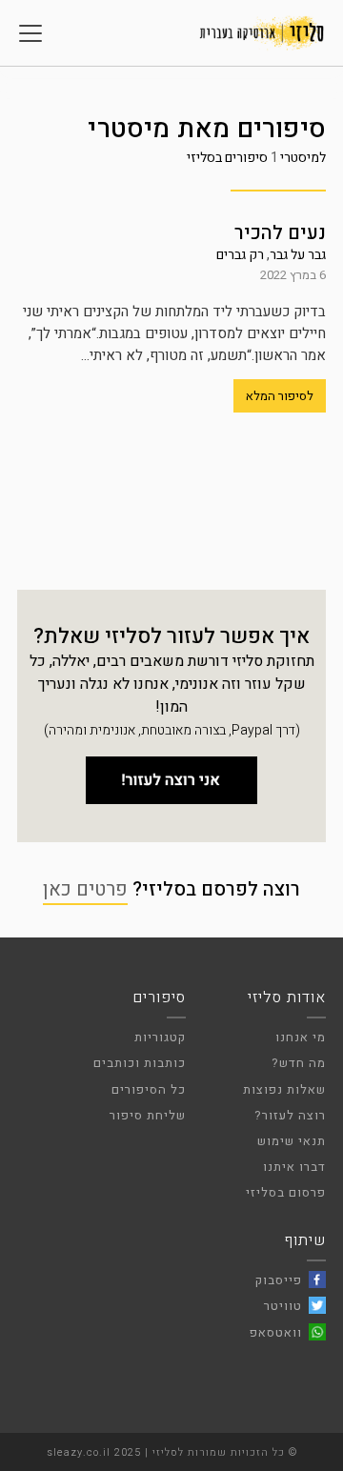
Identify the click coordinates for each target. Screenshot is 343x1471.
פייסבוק (278, 1280)
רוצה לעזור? (290, 1115)
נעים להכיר (280, 233)
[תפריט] (30, 33)
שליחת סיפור (148, 1115)
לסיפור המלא (279, 396)
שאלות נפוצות (284, 1089)
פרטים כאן (85, 889)
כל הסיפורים (148, 1089)
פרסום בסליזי (286, 1192)
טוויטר (283, 1306)
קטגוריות (160, 1037)
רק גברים (240, 255)
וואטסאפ (276, 1332)
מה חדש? (299, 1063)
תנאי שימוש (291, 1141)
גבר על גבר (298, 255)
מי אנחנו (300, 1037)
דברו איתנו (294, 1167)
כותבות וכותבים (139, 1063)
